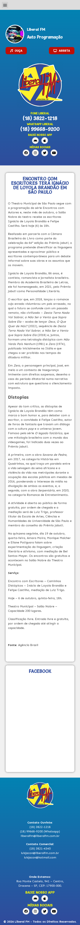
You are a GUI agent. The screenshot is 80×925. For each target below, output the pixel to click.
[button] (5, 5)
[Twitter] (44, 152)
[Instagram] (35, 152)
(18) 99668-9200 (40, 129)
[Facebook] (26, 152)
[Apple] (44, 140)
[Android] (35, 140)
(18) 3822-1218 (40, 118)
